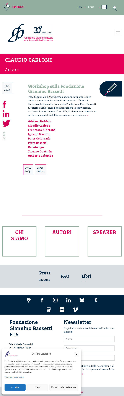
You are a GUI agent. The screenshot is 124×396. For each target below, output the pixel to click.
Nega (37, 387)
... (87, 115)
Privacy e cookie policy (14, 377)
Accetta (15, 387)
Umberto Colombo (40, 155)
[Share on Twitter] (6, 122)
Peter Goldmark (39, 138)
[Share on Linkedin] (6, 113)
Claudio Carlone (39, 125)
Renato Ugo (36, 147)
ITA (80, 6)
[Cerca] (114, 8)
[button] (76, 353)
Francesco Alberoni (41, 130)
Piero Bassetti (37, 143)
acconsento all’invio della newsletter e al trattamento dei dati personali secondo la (90, 369)
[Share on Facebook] (6, 103)
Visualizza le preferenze (63, 387)
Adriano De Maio (39, 121)
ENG (91, 6)
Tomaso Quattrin (40, 151)
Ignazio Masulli (39, 134)
